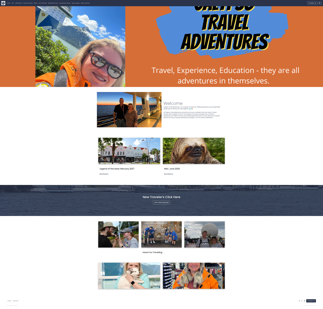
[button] (9, 3)
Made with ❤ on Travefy (310, 305)
